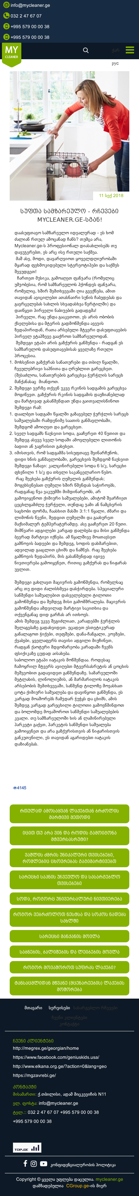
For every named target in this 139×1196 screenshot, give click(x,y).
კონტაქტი (69, 1024)
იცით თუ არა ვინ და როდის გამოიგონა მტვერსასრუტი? (70, 836)
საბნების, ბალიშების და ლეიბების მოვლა (70, 952)
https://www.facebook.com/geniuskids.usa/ (56, 1058)
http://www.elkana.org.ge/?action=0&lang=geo (60, 1067)
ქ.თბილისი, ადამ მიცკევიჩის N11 (72, 1094)
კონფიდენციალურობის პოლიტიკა (83, 1165)
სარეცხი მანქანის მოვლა (69, 936)
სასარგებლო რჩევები (95, 1008)
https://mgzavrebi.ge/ (34, 1076)
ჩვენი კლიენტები (69, 1018)
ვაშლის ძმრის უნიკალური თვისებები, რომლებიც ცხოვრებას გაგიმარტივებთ (69, 858)
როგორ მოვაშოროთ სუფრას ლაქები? (69, 967)
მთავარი (33, 1008)
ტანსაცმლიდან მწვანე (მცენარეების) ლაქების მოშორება (69, 986)
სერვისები (59, 1008)
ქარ (116, 51)
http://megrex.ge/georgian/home (46, 1048)
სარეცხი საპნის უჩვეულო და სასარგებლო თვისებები (69, 880)
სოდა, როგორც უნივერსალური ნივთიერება (69, 899)
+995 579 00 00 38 (79, 1113)
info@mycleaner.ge (58, 1104)
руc (115, 63)
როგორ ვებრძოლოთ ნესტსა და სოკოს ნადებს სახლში (69, 918)
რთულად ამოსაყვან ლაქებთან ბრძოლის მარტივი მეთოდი (69, 814)
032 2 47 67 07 (43, 1113)
